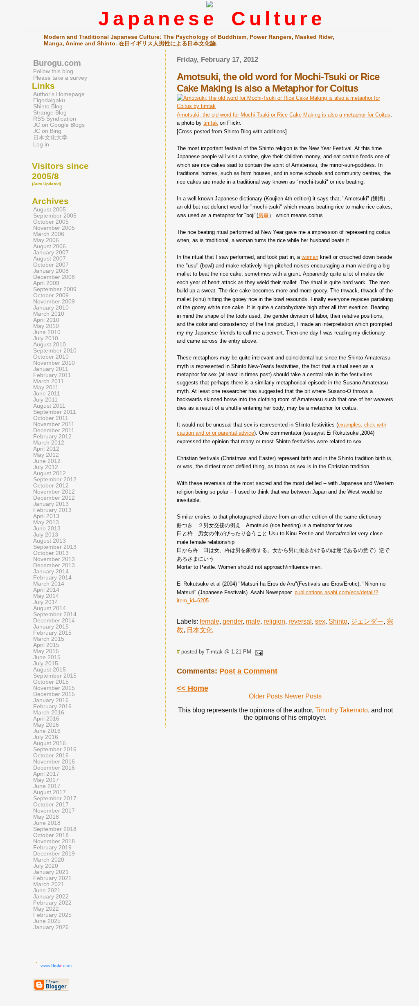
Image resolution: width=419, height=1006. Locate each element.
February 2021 (52, 878)
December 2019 (54, 854)
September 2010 (55, 351)
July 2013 (45, 535)
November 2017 (54, 811)
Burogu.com (57, 62)
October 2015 (51, 682)
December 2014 (54, 621)
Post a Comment (248, 671)
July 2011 (45, 400)
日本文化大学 (50, 138)
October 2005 (51, 222)
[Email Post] (258, 652)
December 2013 (54, 565)
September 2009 (55, 289)
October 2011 (50, 418)
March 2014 (48, 584)
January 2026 (51, 927)
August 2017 (49, 792)
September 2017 (55, 798)
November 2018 (54, 841)
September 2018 (55, 829)
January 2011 (50, 369)
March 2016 (48, 713)
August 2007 (49, 259)
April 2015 (46, 645)
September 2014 (55, 614)
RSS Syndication (54, 119)
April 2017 (46, 774)
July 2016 (45, 737)
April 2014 (46, 590)
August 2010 (49, 344)
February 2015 (52, 633)
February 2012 (52, 436)
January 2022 (51, 897)
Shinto (338, 621)
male (253, 621)
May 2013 (46, 522)
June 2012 (47, 461)
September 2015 (55, 676)
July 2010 (45, 338)
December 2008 (54, 277)
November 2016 (54, 762)
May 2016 (46, 725)
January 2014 (51, 571)
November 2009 (54, 302)
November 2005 (54, 228)
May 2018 (46, 817)
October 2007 (51, 265)
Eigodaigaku (49, 100)
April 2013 (46, 516)
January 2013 (51, 504)
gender (233, 621)
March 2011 (48, 381)
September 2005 (55, 216)
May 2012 (46, 455)
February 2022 (52, 903)
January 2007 (51, 252)
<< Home (192, 688)
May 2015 (46, 651)
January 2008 (51, 271)
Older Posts (266, 696)
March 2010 (48, 314)
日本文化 (200, 630)
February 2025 (52, 915)
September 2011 (54, 412)
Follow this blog (53, 71)
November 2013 (54, 559)
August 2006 (49, 246)
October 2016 (51, 755)
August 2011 (49, 406)
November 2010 (54, 363)
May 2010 (46, 326)
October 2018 (51, 835)
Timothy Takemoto (341, 710)
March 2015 (48, 639)
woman (310, 257)
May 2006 (46, 240)
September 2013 (55, 547)
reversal (300, 621)
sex (320, 621)
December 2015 (54, 694)
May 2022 (46, 909)
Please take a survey (60, 77)
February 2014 (52, 578)
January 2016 (51, 700)
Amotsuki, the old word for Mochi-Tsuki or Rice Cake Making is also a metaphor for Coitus (283, 115)
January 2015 (51, 627)
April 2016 (46, 719)
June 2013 (47, 528)
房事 (263, 215)
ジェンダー (367, 621)
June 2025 (47, 921)
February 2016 (52, 706)
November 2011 (53, 424)
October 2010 (51, 357)
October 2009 (51, 295)
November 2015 (54, 688)
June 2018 (47, 823)
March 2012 (48, 443)
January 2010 (51, 308)
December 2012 (54, 498)
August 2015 (49, 670)
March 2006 (48, 234)
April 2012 (46, 449)
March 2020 (48, 860)
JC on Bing (47, 131)
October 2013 (51, 553)
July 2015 (45, 663)
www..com (56, 965)
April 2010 (46, 320)
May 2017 (46, 780)
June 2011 (46, 394)
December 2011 (53, 430)
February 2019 (52, 847)
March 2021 (48, 884)
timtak (210, 123)
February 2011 (52, 375)
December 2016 (54, 768)
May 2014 (46, 596)
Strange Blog (50, 113)
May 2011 (46, 387)
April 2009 (46, 283)
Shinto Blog (48, 106)
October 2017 (51, 805)
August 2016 (49, 743)
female (209, 621)
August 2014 (49, 608)
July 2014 (45, 602)
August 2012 (49, 473)
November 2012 (54, 492)
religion (274, 621)
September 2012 (55, 479)
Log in (41, 144)
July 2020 (45, 866)
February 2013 (52, 510)
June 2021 (47, 890)
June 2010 (47, 332)
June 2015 (47, 657)
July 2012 (45, 467)
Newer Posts (303, 696)
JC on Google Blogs (59, 125)
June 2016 (47, 731)
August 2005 (49, 210)
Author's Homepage (59, 94)
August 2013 (49, 541)
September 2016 (55, 749)
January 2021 (51, 872)
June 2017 (47, 786)
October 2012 (51, 486)
